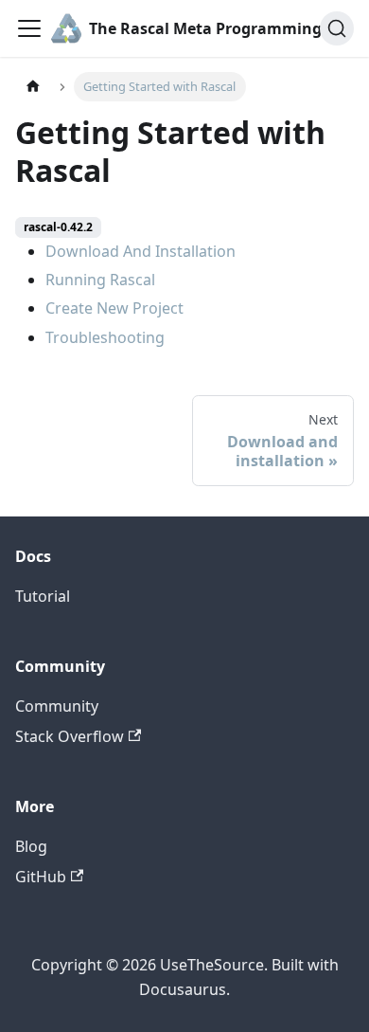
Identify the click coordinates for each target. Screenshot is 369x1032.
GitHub (40, 876)
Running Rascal (100, 279)
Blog (31, 846)
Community (56, 706)
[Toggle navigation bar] (29, 28)
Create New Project (114, 308)
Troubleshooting (105, 337)
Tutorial (42, 596)
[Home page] (33, 86)
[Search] (337, 28)
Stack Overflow (69, 736)
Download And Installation (140, 251)
